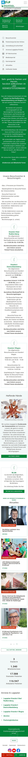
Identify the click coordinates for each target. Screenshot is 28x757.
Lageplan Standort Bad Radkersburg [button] (13, 699)
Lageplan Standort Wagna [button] (14, 712)
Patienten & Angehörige (14, 491)
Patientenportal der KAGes (14, 42)
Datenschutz (21, 745)
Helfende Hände (11, 69)
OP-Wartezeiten (11, 53)
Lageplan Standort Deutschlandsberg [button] (11, 706)
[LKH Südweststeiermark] (5, 2)
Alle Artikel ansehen (14, 649)
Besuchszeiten (10, 38)
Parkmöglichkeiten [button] (11, 720)
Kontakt (5, 745)
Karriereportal (10, 61)
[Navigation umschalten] (25, 2)
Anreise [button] (6, 716)
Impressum (12, 745)
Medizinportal (10, 57)
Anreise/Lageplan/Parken (14, 50)
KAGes (14, 740)
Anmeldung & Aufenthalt (14, 46)
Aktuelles (8, 65)
